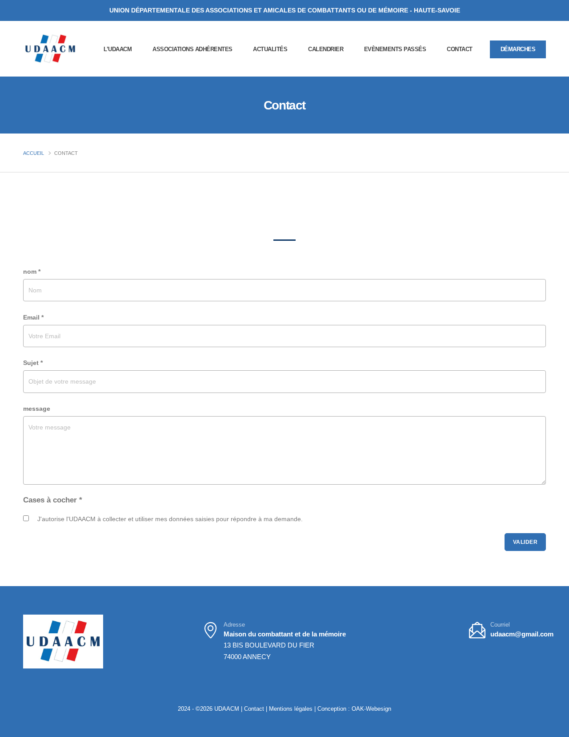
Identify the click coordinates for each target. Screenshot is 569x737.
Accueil (33, 153)
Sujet (33, 362)
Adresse (234, 625)
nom (31, 271)
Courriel (500, 625)
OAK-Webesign (370, 709)
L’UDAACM (118, 49)
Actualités (270, 49)
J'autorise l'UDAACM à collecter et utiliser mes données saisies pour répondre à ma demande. (170, 518)
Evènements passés (395, 49)
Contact (460, 49)
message (36, 408)
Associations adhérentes (192, 49)
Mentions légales (291, 709)
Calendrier (325, 49)
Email (33, 317)
